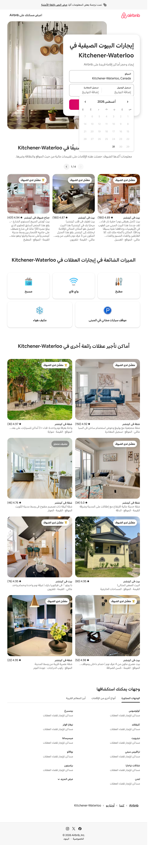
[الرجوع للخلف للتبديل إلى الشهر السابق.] (127, 102)
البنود (66, 838)
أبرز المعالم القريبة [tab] (76, 698)
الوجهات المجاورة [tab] (130, 698)
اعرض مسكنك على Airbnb (26, 15)
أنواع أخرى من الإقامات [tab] (103, 698)
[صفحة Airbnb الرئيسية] (130, 15)
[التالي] (67, 167)
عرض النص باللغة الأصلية (54, 4)
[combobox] (101, 78)
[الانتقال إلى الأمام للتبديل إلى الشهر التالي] (85, 102)
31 (113, 146)
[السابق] (81, 167)
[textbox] (118, 92)
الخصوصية (78, 838)
